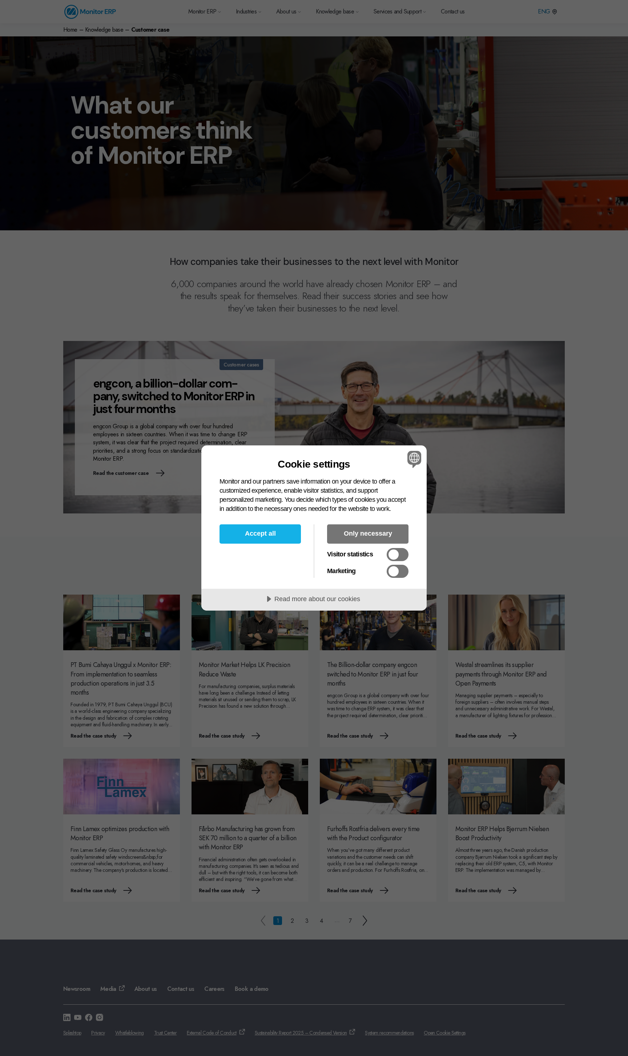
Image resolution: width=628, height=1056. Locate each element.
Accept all (260, 533)
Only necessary (368, 533)
